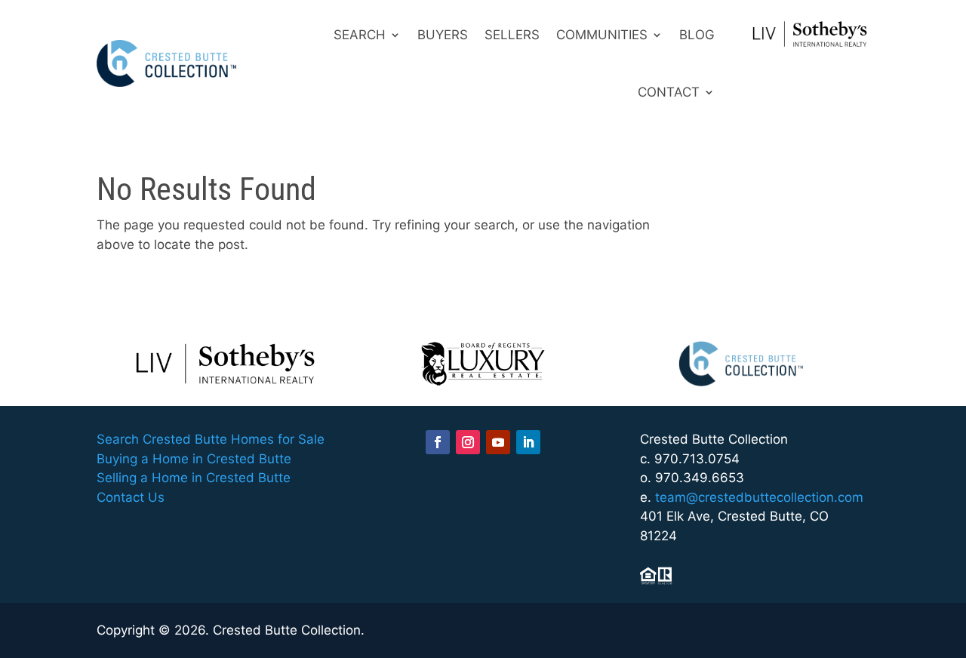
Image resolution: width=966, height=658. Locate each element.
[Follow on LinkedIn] (528, 442)
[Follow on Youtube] (498, 442)
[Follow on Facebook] (438, 442)
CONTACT (669, 92)
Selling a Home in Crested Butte (194, 477)
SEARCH (360, 34)
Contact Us (131, 497)
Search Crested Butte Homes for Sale (211, 439)
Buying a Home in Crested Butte (194, 458)
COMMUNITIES (602, 34)
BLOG (697, 34)
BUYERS (442, 34)
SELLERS (512, 34)
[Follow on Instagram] (468, 442)
